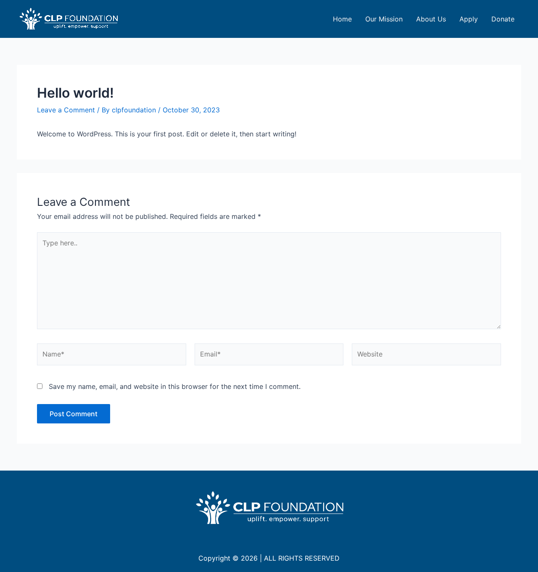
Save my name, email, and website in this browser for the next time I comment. (175, 386)
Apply (468, 19)
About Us (431, 19)
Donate (502, 19)
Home (342, 19)
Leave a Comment (66, 110)
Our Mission (384, 19)
